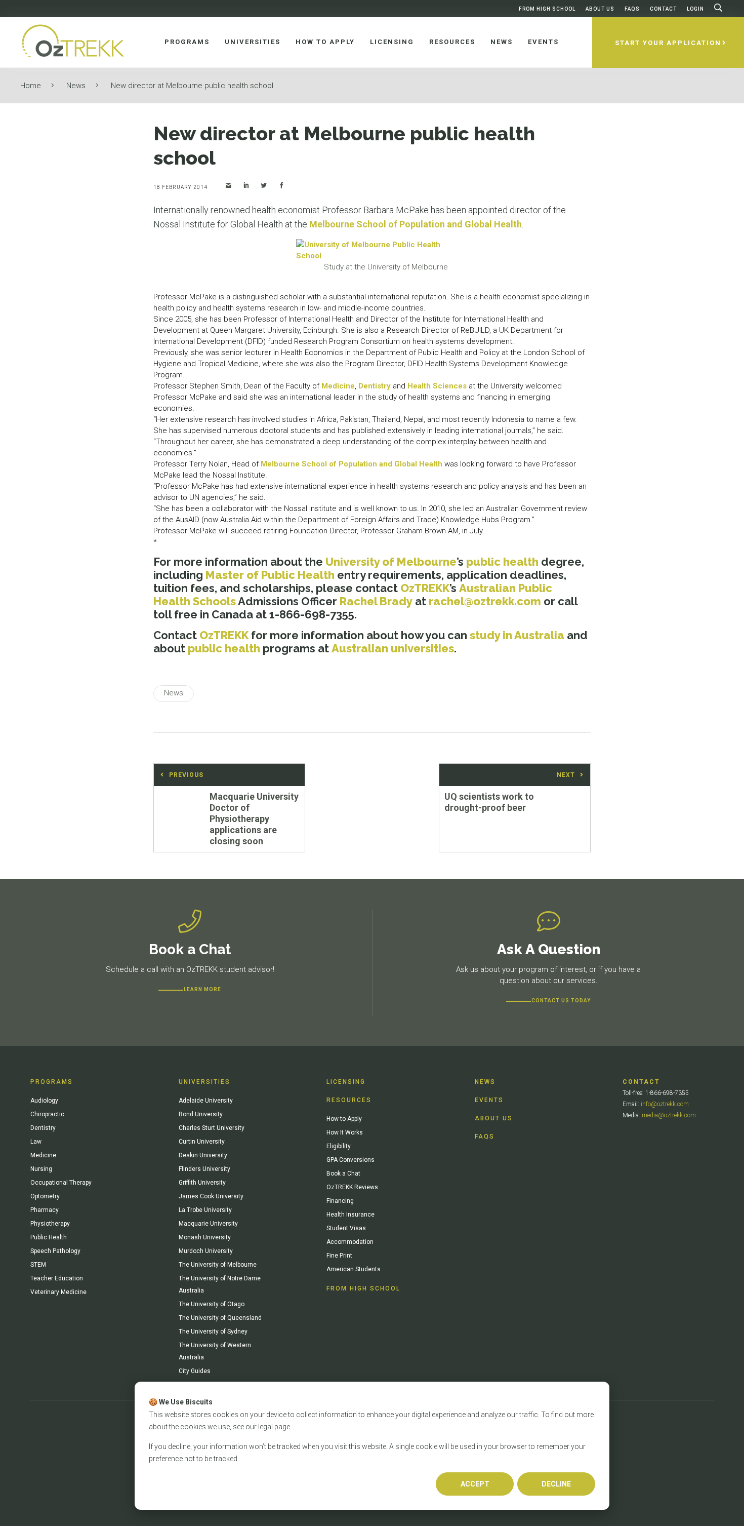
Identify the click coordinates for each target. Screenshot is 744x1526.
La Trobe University (205, 1210)
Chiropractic (47, 1114)
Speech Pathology (55, 1251)
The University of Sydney (213, 1331)
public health (502, 561)
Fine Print (339, 1255)
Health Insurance (350, 1214)
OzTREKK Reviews (352, 1187)
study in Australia (517, 635)
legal (265, 1427)
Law (36, 1141)
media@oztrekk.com (669, 1115)
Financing (340, 1200)
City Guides (195, 1371)
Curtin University (202, 1141)
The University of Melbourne (218, 1264)
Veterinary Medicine (58, 1292)
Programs (51, 1081)
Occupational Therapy (61, 1182)
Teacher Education (56, 1278)
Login (695, 9)
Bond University (201, 1114)
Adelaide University (206, 1100)
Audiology (44, 1100)
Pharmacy (44, 1210)
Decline (556, 1484)
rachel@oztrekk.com (485, 601)
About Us (600, 9)
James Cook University (211, 1196)
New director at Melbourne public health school (192, 85)
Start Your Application (668, 43)
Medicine (338, 385)
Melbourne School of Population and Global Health (415, 224)
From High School (547, 9)
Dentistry (374, 385)
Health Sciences (437, 385)
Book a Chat (343, 1173)
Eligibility (338, 1146)
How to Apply (344, 1118)
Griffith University (202, 1182)
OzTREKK (424, 588)
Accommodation (350, 1241)
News (76, 85)
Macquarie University (208, 1223)
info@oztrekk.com (665, 1104)
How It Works (344, 1132)
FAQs (632, 9)
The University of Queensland (220, 1317)
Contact (663, 9)
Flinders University (204, 1168)
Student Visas (346, 1228)
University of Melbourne (391, 561)
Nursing (41, 1168)
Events (489, 1100)
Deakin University (203, 1155)
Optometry (45, 1196)
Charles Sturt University (211, 1127)
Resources (348, 1100)
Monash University (205, 1237)
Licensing (345, 1081)
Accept (475, 1484)
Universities (204, 1081)
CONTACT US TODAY (561, 1000)
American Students (353, 1269)
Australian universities (393, 648)
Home (30, 85)
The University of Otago (211, 1304)
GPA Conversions (350, 1159)
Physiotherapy (50, 1223)
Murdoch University (206, 1251)
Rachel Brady (376, 601)
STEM (38, 1264)
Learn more (202, 989)
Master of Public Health (270, 574)
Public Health (48, 1237)
